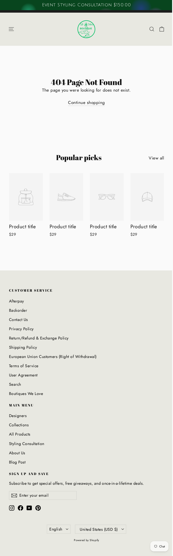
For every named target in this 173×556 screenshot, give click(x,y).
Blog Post (17, 462)
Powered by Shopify (86, 540)
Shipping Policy (23, 347)
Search (15, 384)
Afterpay (16, 301)
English (55, 529)
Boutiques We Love (26, 394)
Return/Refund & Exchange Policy (39, 338)
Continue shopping (86, 102)
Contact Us (18, 320)
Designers (18, 416)
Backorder (18, 310)
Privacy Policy (21, 329)
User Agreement (23, 375)
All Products (19, 434)
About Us (17, 453)
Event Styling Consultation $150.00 (86, 4)
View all (156, 158)
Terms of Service (24, 366)
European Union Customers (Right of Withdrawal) (53, 357)
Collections (19, 425)
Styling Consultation (26, 444)
